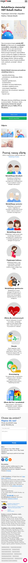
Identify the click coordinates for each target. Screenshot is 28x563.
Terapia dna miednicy (15, 551)
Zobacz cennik (14, 114)
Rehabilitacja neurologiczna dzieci (7, 558)
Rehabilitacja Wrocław (5, 547)
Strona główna (4, 449)
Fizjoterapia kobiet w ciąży (6, 549)
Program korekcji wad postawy (16, 547)
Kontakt (22, 450)
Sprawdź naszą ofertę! (14, 118)
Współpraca (4, 452)
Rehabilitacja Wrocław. (14, 157)
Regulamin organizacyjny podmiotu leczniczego (12, 453)
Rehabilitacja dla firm (18, 558)
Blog (19, 450)
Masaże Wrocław (15, 556)
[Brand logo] (6, 1)
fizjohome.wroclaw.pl (13, 498)
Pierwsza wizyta (5, 450)
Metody (17, 449)
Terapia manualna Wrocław (6, 551)
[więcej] (9, 471)
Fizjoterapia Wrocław (15, 549)
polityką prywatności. (17, 486)
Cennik (15, 450)
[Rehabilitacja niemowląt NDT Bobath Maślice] (14, 29)
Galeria (11, 450)
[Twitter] (6, 459)
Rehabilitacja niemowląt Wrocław (7, 554)
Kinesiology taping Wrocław (6, 556)
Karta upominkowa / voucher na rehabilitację (9, 560)
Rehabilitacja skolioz (17, 554)
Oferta (13, 449)
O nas (10, 449)
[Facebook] (2, 459)
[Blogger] (10, 459)
